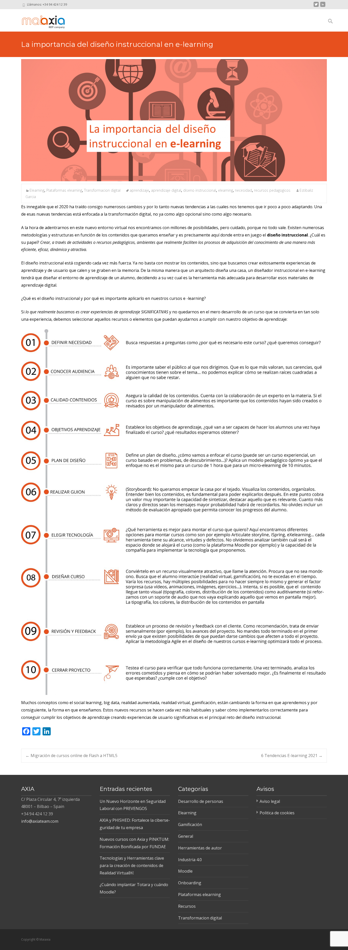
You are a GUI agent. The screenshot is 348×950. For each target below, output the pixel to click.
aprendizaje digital (166, 190)
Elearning (37, 190)
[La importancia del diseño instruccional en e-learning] (174, 120)
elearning (225, 190)
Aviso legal (270, 801)
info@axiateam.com (39, 821)
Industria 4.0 (190, 859)
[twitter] (316, 6)
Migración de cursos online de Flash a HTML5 (71, 755)
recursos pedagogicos (272, 190)
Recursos (187, 906)
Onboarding (189, 883)
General (185, 836)
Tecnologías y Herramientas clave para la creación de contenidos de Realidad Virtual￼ (132, 865)
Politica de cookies (277, 813)
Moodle (185, 871)
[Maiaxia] (39, 19)
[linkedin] (322, 6)
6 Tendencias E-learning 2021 (292, 755)
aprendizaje (139, 190)
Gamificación (190, 824)
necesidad (243, 190)
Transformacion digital (102, 190)
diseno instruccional (199, 190)
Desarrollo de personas (200, 801)
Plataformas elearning (64, 190)
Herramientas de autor (200, 848)
